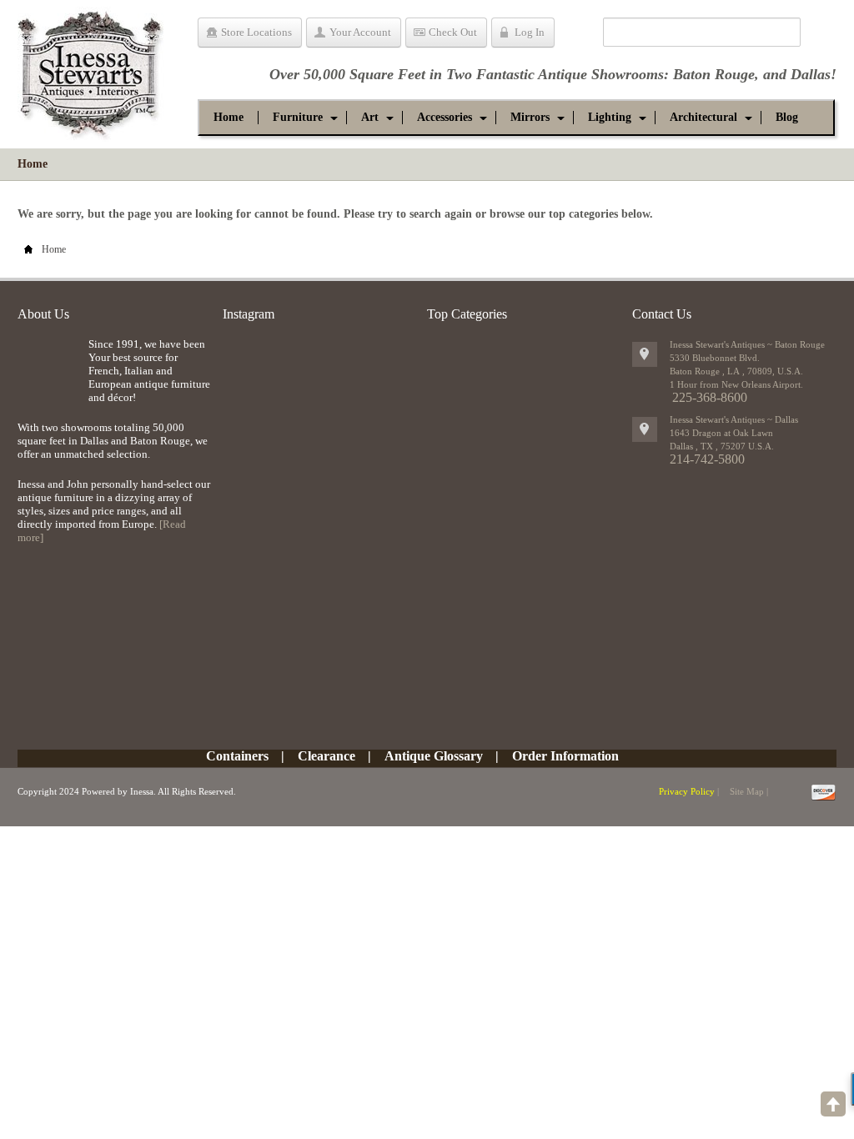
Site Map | (749, 791)
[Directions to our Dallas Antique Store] (644, 429)
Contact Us (661, 314)
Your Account (360, 32)
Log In (530, 32)
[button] (298, 117)
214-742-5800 (707, 459)
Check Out (453, 32)
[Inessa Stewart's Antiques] (90, 70)
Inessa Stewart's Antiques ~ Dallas (734, 419)
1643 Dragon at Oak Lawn (721, 433)
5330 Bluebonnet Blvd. (715, 358)
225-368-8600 (709, 397)
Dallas (811, 74)
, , (722, 446)
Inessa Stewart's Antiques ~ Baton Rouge (747, 344)
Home (33, 164)
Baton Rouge (714, 74)
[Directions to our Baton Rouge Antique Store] (644, 354)
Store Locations (256, 32)
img (49, 365)
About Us (43, 314)
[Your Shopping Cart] (578, 35)
